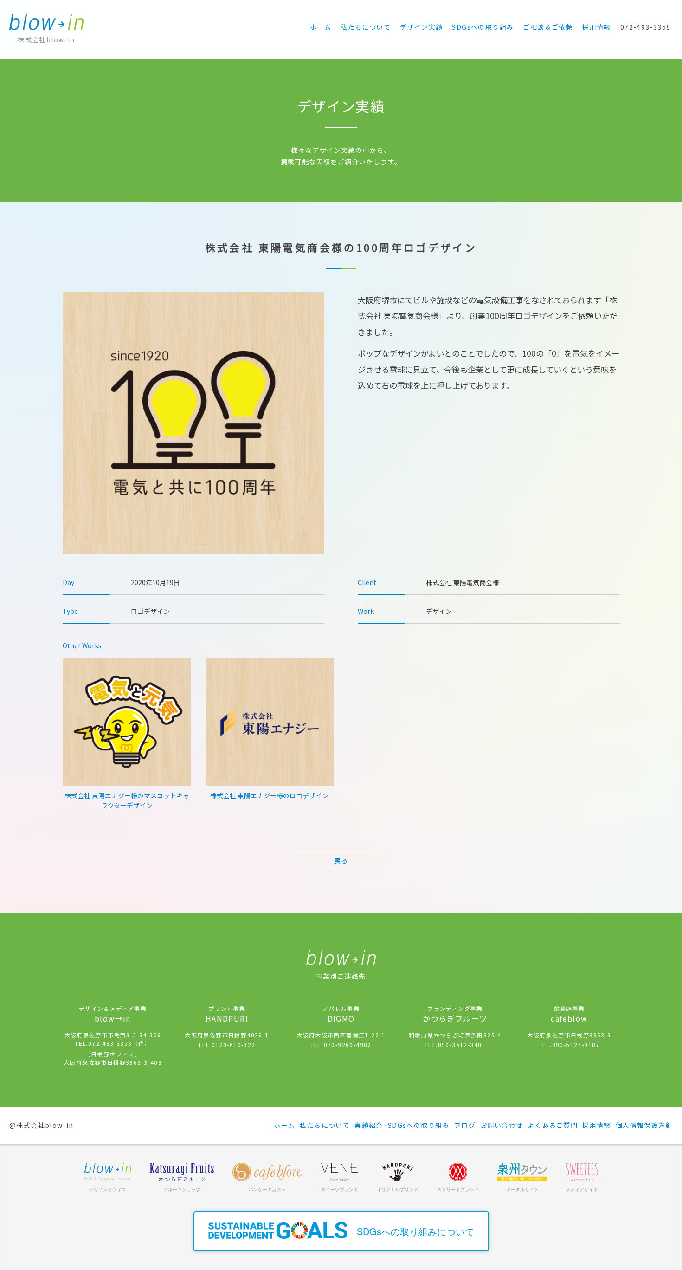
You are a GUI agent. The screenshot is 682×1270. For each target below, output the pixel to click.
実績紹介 (368, 1125)
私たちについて (366, 27)
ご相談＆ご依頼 (548, 27)
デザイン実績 (421, 27)
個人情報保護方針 (644, 1125)
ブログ (465, 1125)
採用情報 (596, 27)
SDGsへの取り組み (483, 27)
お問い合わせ (501, 1125)
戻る (341, 860)
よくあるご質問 (553, 1125)
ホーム (320, 27)
